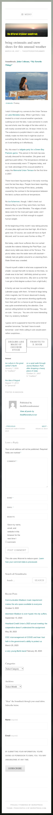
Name (10, 498)
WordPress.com (38, 808)
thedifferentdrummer (33, 51)
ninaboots (9, 103)
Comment (12, 461)
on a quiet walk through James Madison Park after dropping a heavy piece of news (36, 367)
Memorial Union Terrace (23, 170)
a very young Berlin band (15, 651)
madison (19, 392)
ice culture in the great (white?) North (14, 364)
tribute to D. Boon (42, 427)
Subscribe (15, 768)
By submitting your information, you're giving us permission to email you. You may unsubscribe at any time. (25, 755)
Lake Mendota (14, 114)
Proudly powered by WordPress (26, 805)
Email (10, 507)
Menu (28, 14)
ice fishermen (14, 201)
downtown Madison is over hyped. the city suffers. (26, 613)
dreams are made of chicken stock (15, 428)
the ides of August (12, 380)
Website (11, 517)
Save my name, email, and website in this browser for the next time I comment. (14, 533)
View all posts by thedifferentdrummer (28, 413)
